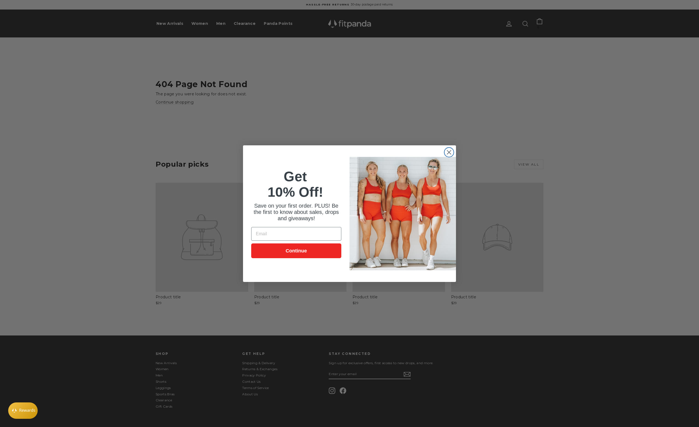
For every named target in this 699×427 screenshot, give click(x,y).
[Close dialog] (449, 152)
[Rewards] (23, 410)
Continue (296, 251)
